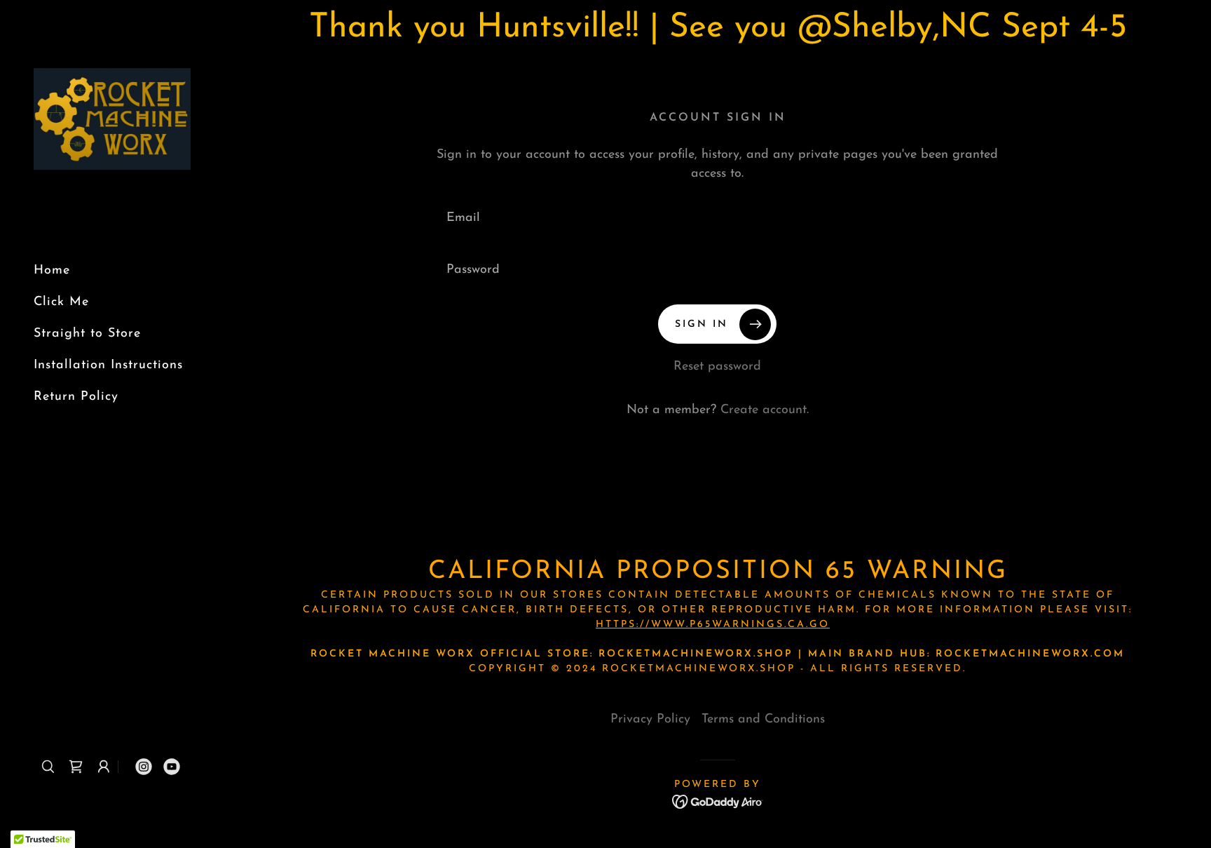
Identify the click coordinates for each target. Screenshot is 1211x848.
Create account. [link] (764, 410)
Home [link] (52, 270)
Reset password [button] (717, 367)
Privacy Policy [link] (650, 719)
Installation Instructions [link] (108, 365)
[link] (112, 125)
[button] (76, 767)
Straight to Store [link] (87, 334)
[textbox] (717, 218)
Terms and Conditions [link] (763, 719)
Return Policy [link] (76, 397)
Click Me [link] (61, 302)
